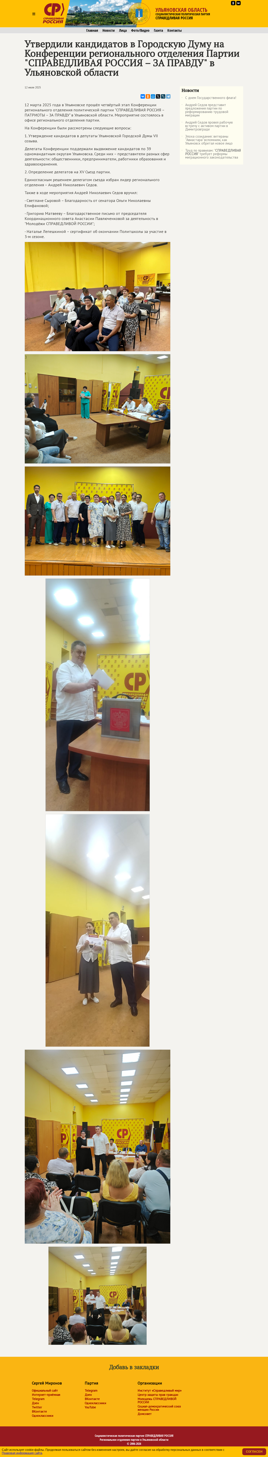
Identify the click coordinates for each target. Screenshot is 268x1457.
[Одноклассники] (148, 96)
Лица (123, 30)
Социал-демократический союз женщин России (159, 1408)
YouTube (90, 1407)
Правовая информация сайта (22, 1453)
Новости (108, 30)
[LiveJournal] (163, 96)
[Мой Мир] (153, 96)
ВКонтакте (39, 1411)
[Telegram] (168, 96)
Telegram (38, 1399)
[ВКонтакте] (143, 96)
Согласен (254, 1451)
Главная (92, 30)
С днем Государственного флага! (209, 98)
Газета (158, 30)
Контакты (174, 30)
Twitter (37, 1407)
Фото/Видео (140, 30)
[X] (158, 96)
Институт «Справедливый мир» (160, 1390)
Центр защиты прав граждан (158, 1394)
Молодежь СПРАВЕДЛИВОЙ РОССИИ (157, 1400)
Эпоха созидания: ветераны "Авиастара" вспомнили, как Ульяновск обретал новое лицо (207, 140)
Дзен (35, 1403)
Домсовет (145, 1413)
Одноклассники (42, 1415)
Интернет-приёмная (46, 1394)
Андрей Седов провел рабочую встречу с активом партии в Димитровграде (207, 126)
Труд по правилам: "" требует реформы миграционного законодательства (211, 154)
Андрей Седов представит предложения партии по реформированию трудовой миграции (205, 110)
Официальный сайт (45, 1390)
